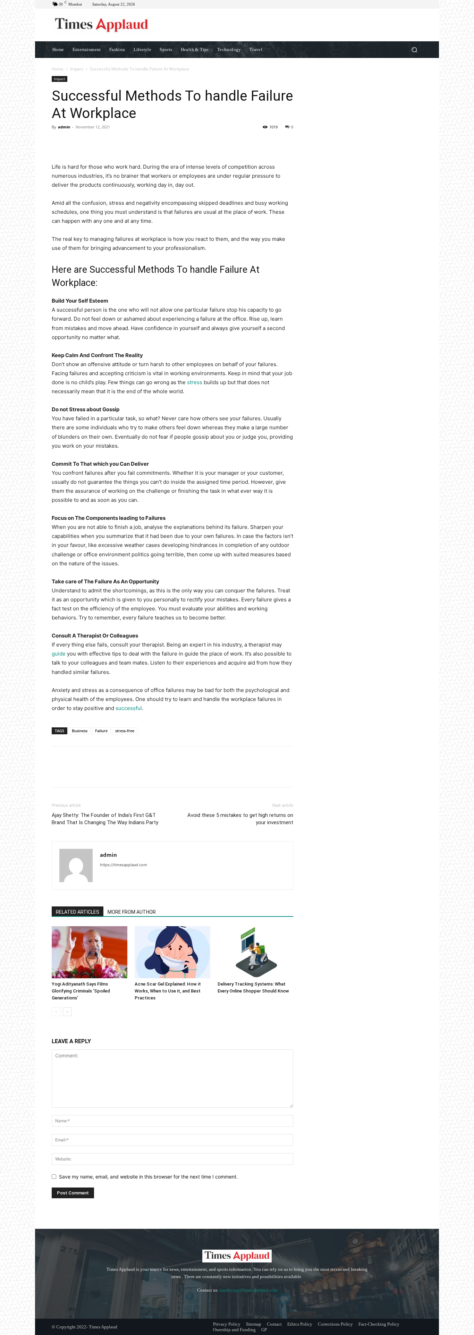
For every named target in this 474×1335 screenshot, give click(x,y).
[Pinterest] (91, 143)
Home (58, 69)
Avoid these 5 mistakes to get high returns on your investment (240, 819)
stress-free (124, 730)
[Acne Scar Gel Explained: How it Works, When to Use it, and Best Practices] (172, 952)
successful (128, 708)
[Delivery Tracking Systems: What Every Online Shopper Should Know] (255, 952)
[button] (414, 49)
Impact (76, 69)
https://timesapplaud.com (123, 864)
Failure (101, 730)
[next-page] (67, 1011)
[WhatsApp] (106, 143)
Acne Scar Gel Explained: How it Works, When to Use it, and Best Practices (168, 990)
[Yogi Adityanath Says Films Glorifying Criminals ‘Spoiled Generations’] (89, 952)
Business (79, 730)
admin (64, 126)
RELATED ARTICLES (77, 912)
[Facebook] (59, 143)
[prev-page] (56, 1011)
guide (59, 653)
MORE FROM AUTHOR (132, 912)
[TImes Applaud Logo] (101, 25)
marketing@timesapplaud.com (248, 1290)
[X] (75, 143)
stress (195, 382)
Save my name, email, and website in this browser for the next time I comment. (148, 1177)
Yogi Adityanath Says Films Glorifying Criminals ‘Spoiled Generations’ (81, 990)
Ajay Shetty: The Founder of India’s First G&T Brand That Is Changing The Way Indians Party (105, 819)
